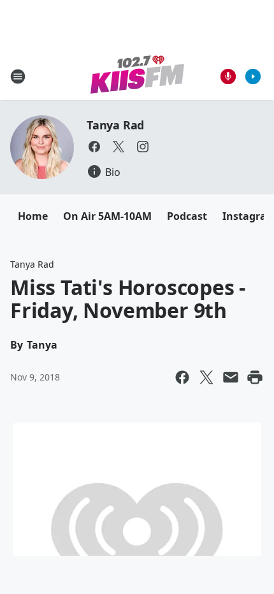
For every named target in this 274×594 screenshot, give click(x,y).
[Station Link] (137, 76)
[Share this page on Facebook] (182, 377)
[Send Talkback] (228, 76)
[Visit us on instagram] (142, 146)
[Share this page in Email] (231, 377)
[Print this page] (255, 377)
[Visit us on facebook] (94, 146)
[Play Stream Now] (253, 76)
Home (33, 216)
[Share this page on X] (206, 377)
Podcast (187, 216)
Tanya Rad (115, 125)
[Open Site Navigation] (17, 76)
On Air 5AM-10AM (107, 216)
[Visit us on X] (118, 146)
